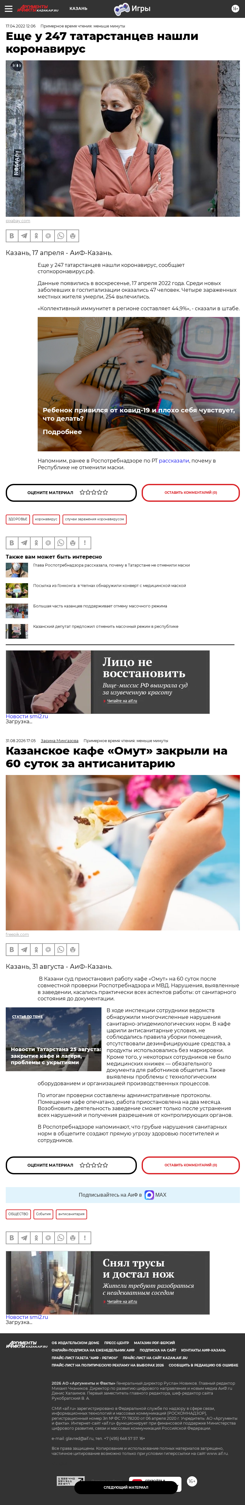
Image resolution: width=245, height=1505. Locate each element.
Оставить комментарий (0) (191, 493)
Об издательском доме (75, 1343)
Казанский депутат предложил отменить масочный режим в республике (105, 626)
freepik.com (17, 934)
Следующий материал (126, 1488)
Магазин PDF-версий (154, 1343)
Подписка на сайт (158, 1350)
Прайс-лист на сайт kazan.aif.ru (155, 1358)
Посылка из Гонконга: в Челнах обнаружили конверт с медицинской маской (109, 585)
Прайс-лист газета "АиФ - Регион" (85, 1358)
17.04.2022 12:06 (20, 26)
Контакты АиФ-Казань (203, 1350)
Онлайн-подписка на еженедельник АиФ (93, 1350)
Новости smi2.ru (27, 716)
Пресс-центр (116, 1343)
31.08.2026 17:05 (21, 740)
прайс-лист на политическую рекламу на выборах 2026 (108, 1365)
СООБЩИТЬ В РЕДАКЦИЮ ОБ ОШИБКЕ (203, 1365)
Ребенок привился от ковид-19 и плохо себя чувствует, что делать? (139, 414)
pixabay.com (18, 220)
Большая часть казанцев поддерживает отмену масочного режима (100, 606)
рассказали (174, 461)
